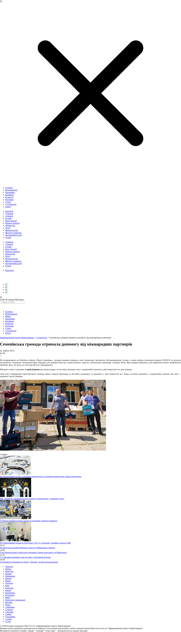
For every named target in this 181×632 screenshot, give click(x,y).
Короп (8, 590)
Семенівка (10, 607)
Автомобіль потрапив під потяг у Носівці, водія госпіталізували (29, 562)
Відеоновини (11, 190)
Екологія (9, 211)
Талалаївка (10, 617)
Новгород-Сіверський (15, 600)
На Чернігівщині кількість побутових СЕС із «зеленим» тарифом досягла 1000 (35, 543)
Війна (8, 316)
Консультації (11, 221)
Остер (8, 621)
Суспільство (10, 204)
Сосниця (9, 612)
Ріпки (7, 605)
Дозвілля (9, 213)
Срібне (8, 614)
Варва (8, 581)
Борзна (8, 578)
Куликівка (9, 595)
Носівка (8, 602)
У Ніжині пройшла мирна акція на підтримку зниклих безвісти (28, 521)
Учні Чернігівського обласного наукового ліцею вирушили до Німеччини (33, 552)
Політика (9, 199)
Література (10, 225)
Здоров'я (9, 216)
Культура (9, 197)
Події (7, 228)
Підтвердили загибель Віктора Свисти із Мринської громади (27, 548)
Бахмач (8, 574)
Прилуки (9, 571)
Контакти (9, 270)
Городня (9, 583)
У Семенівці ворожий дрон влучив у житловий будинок (25, 557)
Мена (7, 597)
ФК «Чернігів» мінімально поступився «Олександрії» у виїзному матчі (32, 499)
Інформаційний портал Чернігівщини (17, 337)
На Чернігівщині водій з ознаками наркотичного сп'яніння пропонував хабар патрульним (40, 476)
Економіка (10, 192)
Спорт (8, 202)
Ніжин (8, 569)
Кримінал (9, 195)
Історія (8, 218)
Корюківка (10, 593)
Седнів (8, 619)
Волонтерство (11, 230)
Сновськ (9, 609)
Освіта (8, 237)
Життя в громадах (13, 233)
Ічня (7, 586)
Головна (9, 187)
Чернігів (9, 566)
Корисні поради (12, 223)
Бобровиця (10, 576)
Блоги (8, 207)
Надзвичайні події (13, 235)
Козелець (9, 588)
